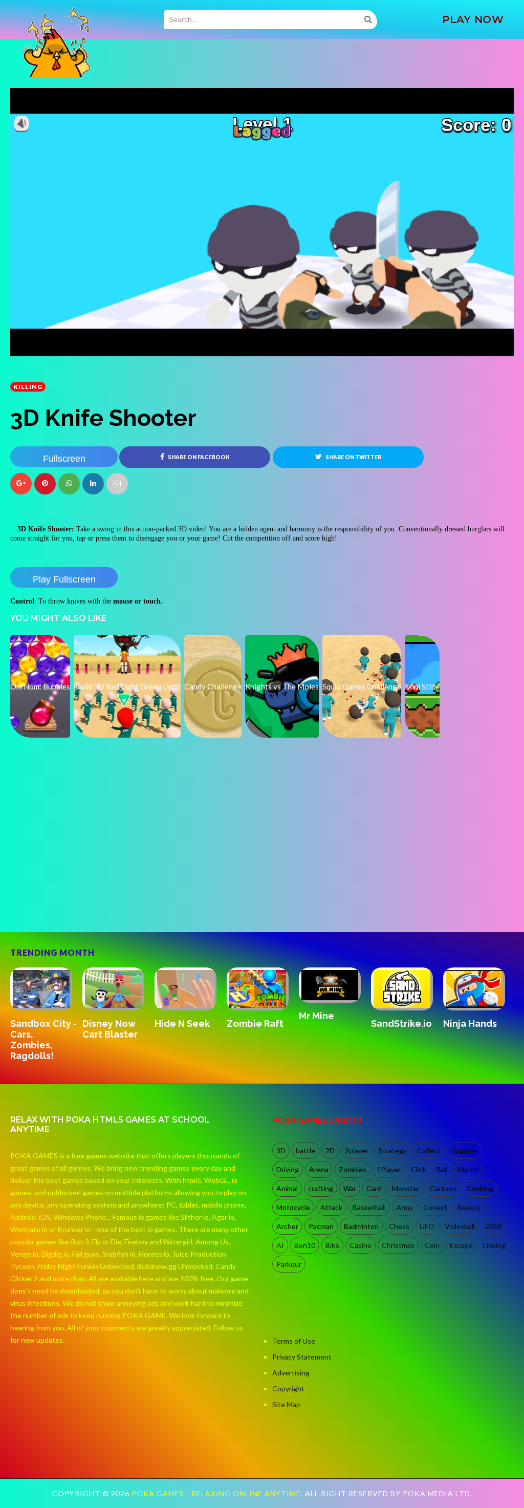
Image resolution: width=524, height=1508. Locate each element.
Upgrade (464, 1150)
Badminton (361, 1226)
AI (280, 1245)
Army (404, 1207)
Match (468, 1169)
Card (374, 1188)
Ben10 (304, 1245)
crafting (320, 1188)
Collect (428, 1150)
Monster (406, 1188)
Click (418, 1169)
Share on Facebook (198, 457)
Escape (461, 1245)
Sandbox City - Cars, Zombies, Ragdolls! (43, 1039)
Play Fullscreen (64, 579)
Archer (287, 1226)
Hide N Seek (182, 1023)
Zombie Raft (255, 1023)
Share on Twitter (352, 457)
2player (356, 1150)
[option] (46, 1015)
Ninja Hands (470, 1023)
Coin (432, 1245)
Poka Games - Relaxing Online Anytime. (218, 1493)
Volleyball (460, 1226)
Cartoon (443, 1188)
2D (330, 1150)
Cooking (480, 1188)
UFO (427, 1226)
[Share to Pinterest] (117, 483)
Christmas (398, 1245)
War (349, 1188)
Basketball (369, 1207)
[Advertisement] (87, 888)
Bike (332, 1245)
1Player (389, 1169)
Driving (287, 1169)
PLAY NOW (473, 19)
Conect (435, 1207)
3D (281, 1150)
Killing (27, 387)
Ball (442, 1169)
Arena (319, 1169)
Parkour (288, 1264)
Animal (287, 1188)
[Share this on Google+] (21, 483)
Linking (494, 1245)
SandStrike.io (401, 1023)
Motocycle (293, 1207)
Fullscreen (64, 459)
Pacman (321, 1226)
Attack (331, 1207)
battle (305, 1150)
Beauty (469, 1207)
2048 (493, 1226)
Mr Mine (316, 1015)
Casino (361, 1245)
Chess (399, 1226)
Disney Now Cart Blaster (110, 1029)
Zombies (352, 1169)
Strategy (393, 1150)
